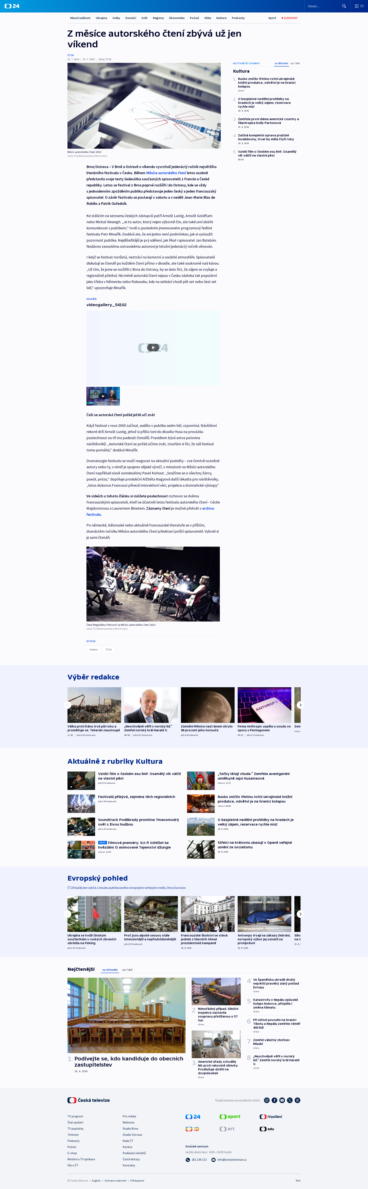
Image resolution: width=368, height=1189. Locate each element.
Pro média (129, 1116)
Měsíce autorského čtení (166, 172)
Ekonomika (177, 18)
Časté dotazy (131, 1159)
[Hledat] (344, 6)
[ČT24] (12, 6)
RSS (298, 1180)
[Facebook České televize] (274, 1100)
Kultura (221, 18)
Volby (116, 18)
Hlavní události (80, 18)
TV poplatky (75, 1128)
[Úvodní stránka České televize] (88, 1100)
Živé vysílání (75, 1122)
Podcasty (238, 18)
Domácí (131, 18)
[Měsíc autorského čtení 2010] (144, 106)
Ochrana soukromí (115, 1180)
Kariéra (127, 1147)
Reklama (128, 1122)
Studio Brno (130, 1128)
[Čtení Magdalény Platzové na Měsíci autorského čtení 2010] (153, 584)
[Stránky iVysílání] (271, 1116)
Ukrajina (101, 18)
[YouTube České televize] (282, 1100)
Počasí (194, 18)
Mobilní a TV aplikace (81, 1159)
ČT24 (70, 55)
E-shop (72, 1153)
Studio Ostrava (132, 1135)
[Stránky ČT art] (227, 1129)
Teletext (73, 1135)
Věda (207, 18)
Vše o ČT (72, 1165)
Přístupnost (137, 1180)
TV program (75, 1116)
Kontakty (129, 1165)
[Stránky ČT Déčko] (192, 1129)
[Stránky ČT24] (193, 1116)
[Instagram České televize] (267, 1100)
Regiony (158, 18)
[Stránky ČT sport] (230, 1116)
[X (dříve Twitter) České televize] (290, 1100)
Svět (144, 18)
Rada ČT (128, 1141)
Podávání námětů (134, 1153)
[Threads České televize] (297, 1100)
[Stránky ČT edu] (267, 1129)
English (96, 1180)
